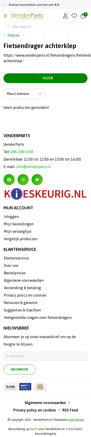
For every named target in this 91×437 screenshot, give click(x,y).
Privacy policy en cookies (34, 410)
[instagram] (23, 179)
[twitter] (37, 179)
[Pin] (25, 386)
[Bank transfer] (11, 386)
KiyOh (34, 429)
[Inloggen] (65, 16)
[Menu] (5, 16)
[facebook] (9, 179)
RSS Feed (70, 410)
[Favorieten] (74, 16)
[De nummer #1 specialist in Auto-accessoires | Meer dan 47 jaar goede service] (27, 16)
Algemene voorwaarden (45, 403)
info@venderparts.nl (33, 167)
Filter (48, 78)
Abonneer (19, 369)
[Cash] (40, 386)
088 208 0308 (21, 152)
